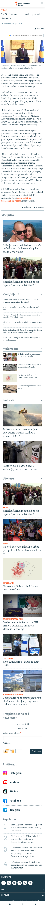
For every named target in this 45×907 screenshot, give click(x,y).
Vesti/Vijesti (11, 294)
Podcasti (8, 400)
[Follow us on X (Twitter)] (9, 883)
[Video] (9, 904)
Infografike (8, 583)
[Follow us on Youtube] (14, 883)
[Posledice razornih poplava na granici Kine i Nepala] (10, 367)
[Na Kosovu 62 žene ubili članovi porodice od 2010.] (10, 378)
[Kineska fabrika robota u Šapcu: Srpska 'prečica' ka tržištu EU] (22, 268)
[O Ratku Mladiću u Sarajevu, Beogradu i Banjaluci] (10, 357)
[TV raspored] (30, 883)
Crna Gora (8, 659)
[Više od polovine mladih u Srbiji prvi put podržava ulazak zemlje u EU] (22, 530)
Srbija (5, 508)
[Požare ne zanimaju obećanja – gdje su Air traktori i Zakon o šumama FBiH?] (22, 415)
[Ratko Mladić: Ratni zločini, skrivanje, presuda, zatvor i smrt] (22, 452)
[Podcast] (22, 904)
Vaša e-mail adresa (12, 733)
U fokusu (8, 478)
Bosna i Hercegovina (13, 619)
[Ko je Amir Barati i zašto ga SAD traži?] (22, 645)
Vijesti (4, 10)
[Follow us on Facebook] (3, 883)
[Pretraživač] (35, 904)
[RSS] (25, 883)
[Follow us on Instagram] (19, 883)
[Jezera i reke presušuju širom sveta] (10, 389)
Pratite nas (36, 751)
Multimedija (10, 349)
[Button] (39, 28)
